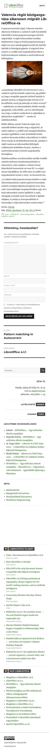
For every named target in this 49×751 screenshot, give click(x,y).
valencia (11, 216)
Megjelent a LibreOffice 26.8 (19, 677)
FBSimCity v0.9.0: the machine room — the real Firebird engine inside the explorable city (25, 615)
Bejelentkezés (12, 490)
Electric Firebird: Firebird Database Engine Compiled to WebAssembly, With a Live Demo (25, 628)
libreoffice (39, 214)
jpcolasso (16, 210)
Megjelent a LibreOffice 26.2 (19, 704)
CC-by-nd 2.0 (28, 210)
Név (6, 276)
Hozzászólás (11, 243)
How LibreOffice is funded (18, 562)
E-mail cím (9, 285)
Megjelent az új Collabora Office (21, 714)
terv (41, 414)
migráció (4, 216)
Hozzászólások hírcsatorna (19, 496)
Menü (42, 6)
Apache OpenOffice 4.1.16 (18, 724)
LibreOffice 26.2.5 (14, 680)
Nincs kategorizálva (27, 214)
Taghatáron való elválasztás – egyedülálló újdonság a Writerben (25, 470)
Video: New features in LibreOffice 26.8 (24, 555)
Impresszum (10, 746)
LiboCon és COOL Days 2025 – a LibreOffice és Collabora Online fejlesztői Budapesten (25, 446)
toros (7, 214)
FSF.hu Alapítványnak (34, 391)
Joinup (11, 207)
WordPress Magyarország (18, 500)
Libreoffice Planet (21, 549)
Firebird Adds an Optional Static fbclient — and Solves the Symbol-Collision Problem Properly (25, 641)
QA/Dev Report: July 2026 (18, 605)
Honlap (8, 295)
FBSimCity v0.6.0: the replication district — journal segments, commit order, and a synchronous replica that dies (25, 655)
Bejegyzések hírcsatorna (17, 493)
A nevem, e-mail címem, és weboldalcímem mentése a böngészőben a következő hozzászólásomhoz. (22, 308)
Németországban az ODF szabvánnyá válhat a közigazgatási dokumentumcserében (23, 694)
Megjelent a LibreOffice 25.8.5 (20, 700)
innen (40, 404)
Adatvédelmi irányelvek (15, 742)
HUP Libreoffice (19, 671)
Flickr (8, 210)
